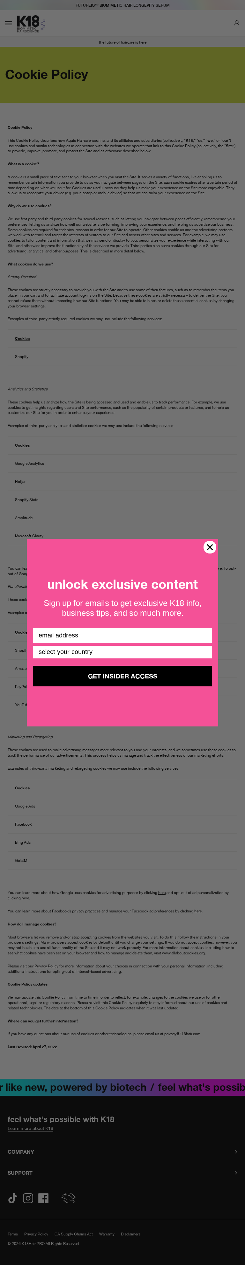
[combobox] (121, 652)
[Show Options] (206, 652)
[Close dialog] (210, 547)
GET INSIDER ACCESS (122, 676)
